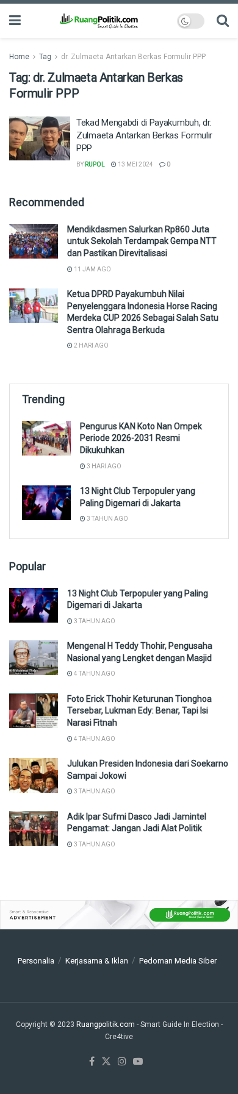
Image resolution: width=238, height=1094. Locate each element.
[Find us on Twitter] (106, 1062)
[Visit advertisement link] (119, 914)
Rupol (95, 164)
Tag (45, 56)
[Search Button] (223, 21)
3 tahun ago (106, 518)
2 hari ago (91, 345)
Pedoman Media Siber (178, 960)
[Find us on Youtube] (138, 1062)
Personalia (36, 960)
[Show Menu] (15, 21)
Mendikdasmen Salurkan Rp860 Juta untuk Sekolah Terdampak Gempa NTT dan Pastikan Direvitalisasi (142, 241)
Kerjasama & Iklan (96, 960)
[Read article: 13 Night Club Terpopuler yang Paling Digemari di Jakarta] (46, 502)
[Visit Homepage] (99, 21)
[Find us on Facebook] (92, 1062)
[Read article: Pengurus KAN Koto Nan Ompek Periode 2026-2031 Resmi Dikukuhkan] (46, 438)
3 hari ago (103, 466)
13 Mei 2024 (135, 164)
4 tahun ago (94, 673)
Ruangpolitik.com (106, 1024)
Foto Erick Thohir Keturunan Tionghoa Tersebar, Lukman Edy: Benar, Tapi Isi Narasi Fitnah (139, 711)
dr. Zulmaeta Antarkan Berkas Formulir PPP (133, 56)
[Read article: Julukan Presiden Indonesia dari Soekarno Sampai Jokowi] (33, 775)
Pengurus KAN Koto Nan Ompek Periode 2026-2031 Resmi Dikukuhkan (141, 438)
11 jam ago (92, 269)
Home (19, 56)
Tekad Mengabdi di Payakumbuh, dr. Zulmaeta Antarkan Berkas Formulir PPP (144, 135)
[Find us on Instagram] (122, 1062)
